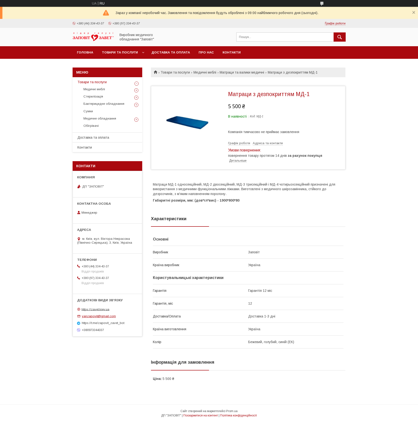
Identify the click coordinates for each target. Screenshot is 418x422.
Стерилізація (93, 96)
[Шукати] (340, 37)
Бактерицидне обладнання (103, 104)
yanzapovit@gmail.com (99, 316)
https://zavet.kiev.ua (95, 309)
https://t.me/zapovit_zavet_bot (103, 323)
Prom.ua (232, 411)
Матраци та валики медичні (242, 72)
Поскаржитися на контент (200, 415)
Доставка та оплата (170, 52)
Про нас (206, 52)
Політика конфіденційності (238, 415)
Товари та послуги (120, 52)
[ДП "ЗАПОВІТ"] (93, 40)
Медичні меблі (205, 72)
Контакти (232, 52)
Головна (85, 52)
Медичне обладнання (99, 118)
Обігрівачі (91, 126)
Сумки (88, 111)
